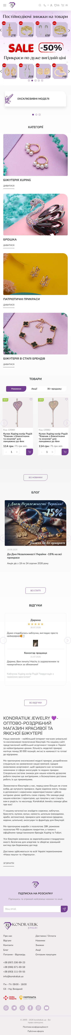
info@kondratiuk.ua (13, 976)
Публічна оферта (36, 1031)
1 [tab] (33, 114)
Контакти (8, 945)
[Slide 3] (35, 80)
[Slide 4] (39, 80)
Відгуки (7, 940)
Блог (5, 949)
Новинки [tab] (16, 388)
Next (67, 423)
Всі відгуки (35, 702)
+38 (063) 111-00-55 (14, 971)
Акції (38, 949)
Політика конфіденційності (35, 1027)
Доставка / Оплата (46, 935)
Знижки (40, 945)
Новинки (40, 940)
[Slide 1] (29, 80)
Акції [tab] (34, 388)
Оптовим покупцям (46, 954)
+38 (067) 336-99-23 (14, 962)
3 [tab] (39, 114)
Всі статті (36, 590)
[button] (40, 5)
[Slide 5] (42, 80)
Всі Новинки (35, 477)
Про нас (7, 935)
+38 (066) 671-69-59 (14, 967)
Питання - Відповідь (14, 954)
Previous (4, 423)
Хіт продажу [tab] (54, 388)
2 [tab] (36, 114)
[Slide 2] (32, 80)
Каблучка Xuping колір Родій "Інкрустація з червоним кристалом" (30, 675)
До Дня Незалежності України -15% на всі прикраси (34, 556)
